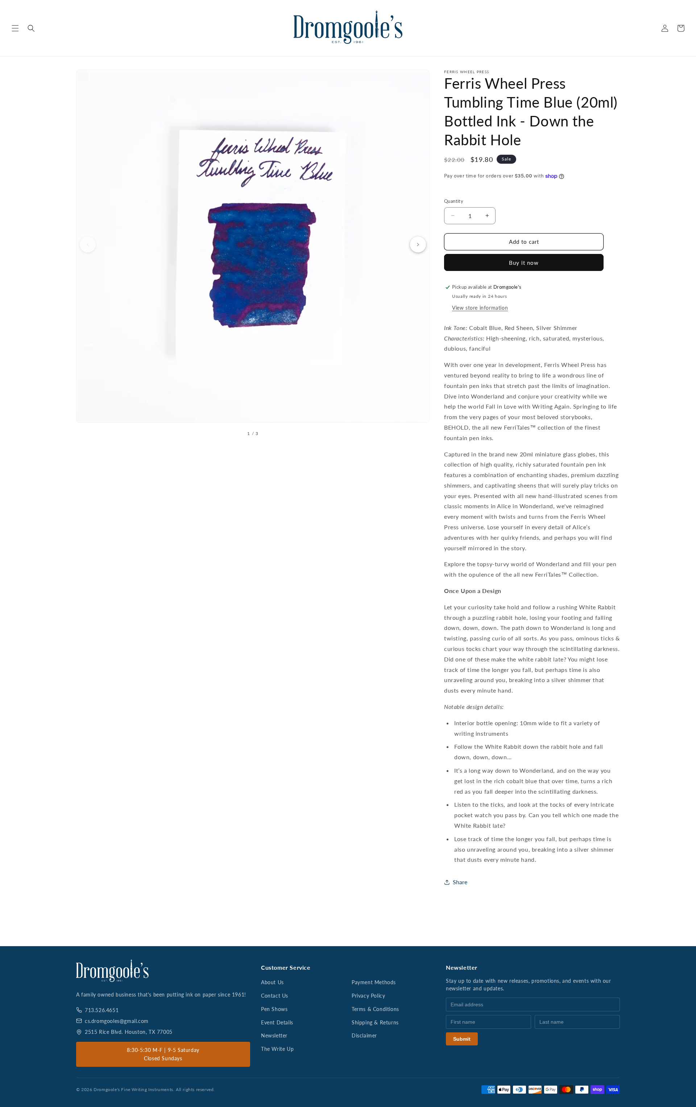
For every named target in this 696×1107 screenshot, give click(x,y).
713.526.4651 (102, 1010)
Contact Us (274, 996)
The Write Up (277, 1049)
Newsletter (274, 1035)
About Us (272, 982)
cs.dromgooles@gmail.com (117, 1021)
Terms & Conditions (375, 1009)
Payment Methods (374, 982)
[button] (15, 28)
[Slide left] (88, 244)
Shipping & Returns (375, 1022)
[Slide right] (418, 244)
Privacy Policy (368, 996)
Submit (462, 1039)
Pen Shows (274, 1009)
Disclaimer (364, 1035)
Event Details (277, 1022)
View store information (480, 308)
